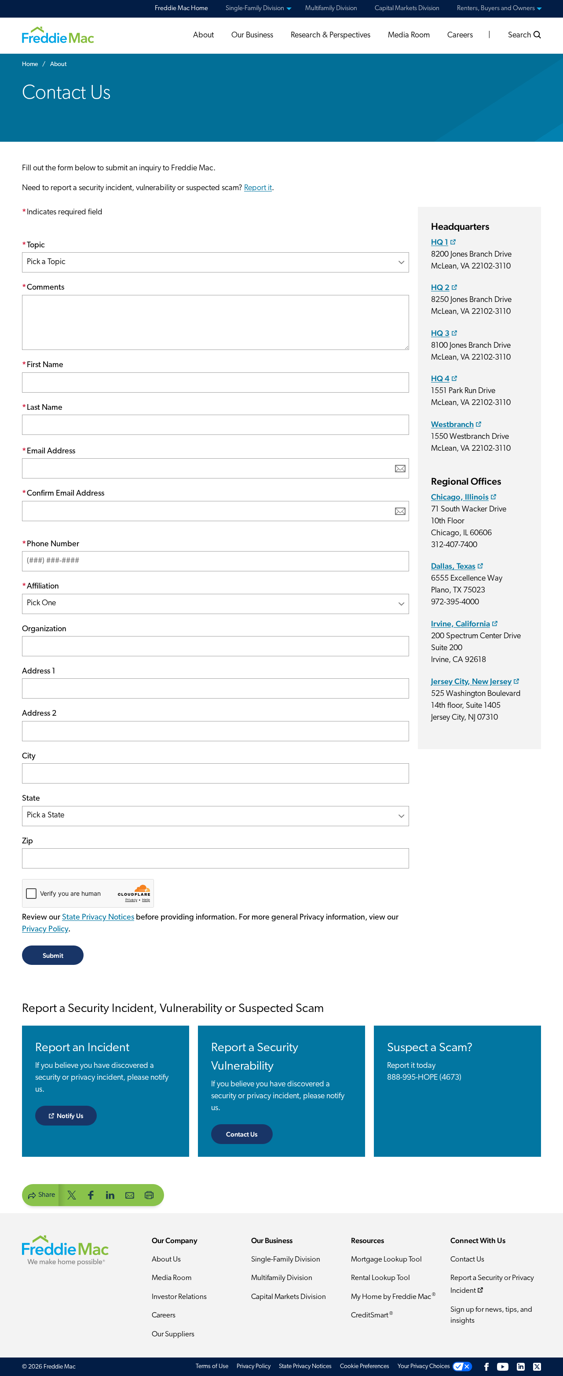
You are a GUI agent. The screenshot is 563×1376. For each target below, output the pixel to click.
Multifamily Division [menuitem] (331, 8)
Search (520, 36)
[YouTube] (503, 1366)
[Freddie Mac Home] (58, 34)
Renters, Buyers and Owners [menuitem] (496, 8)
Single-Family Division (285, 1259)
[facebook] (91, 1194)
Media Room (409, 36)
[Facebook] (486, 1366)
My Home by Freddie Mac (393, 1296)
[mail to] (129, 1194)
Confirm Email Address (65, 494)
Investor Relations (179, 1297)
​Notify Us (70, 1115)
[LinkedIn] (520, 1366)
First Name (45, 365)
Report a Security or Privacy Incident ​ (492, 1284)
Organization (44, 629)
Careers (460, 36)
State (31, 799)
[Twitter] (537, 1366)
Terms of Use (212, 1366)
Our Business (252, 36)
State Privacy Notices (98, 918)
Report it (258, 188)
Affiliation (43, 587)
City (29, 757)
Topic (36, 246)
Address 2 (39, 714)
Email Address (51, 452)
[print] (149, 1194)
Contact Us (241, 1134)
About (203, 36)
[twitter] (71, 1194)
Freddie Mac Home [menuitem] (181, 8)
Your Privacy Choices (424, 1366)
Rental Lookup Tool (380, 1278)
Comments (45, 288)
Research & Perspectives (330, 36)
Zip (27, 842)
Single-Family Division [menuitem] (255, 8)
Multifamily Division (281, 1278)
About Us (166, 1259)
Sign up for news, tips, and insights (491, 1315)
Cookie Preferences (364, 1366)
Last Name (44, 408)
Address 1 (38, 672)
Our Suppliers (173, 1334)
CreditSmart (372, 1315)
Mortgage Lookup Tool (386, 1259)
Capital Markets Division (288, 1297)
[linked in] (110, 1194)
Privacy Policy (45, 930)
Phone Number (53, 544)
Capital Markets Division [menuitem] (407, 8)
